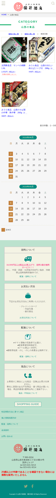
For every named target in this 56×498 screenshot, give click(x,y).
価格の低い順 (13, 34)
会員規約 (5, 430)
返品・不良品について (28, 393)
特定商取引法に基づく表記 (12, 412)
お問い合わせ (7, 436)
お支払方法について (28, 318)
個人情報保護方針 (8, 418)
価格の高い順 (30, 34)
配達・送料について (28, 276)
